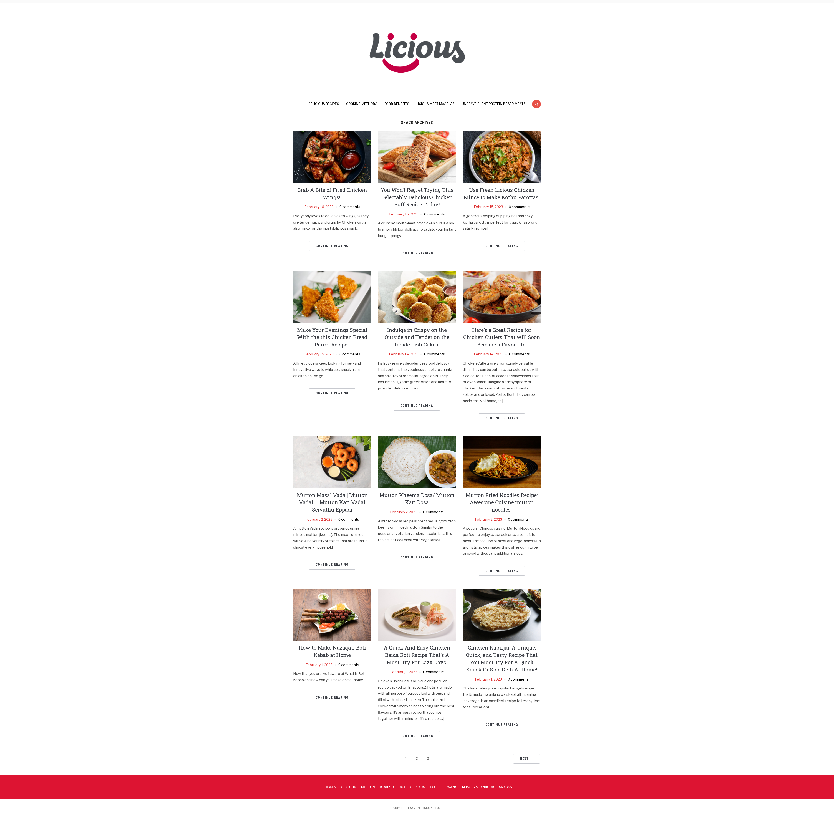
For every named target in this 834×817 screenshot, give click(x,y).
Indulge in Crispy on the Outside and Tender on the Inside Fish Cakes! (417, 337)
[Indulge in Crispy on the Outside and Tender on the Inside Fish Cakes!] (417, 297)
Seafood (348, 787)
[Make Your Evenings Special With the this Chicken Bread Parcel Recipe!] (332, 297)
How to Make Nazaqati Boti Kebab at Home (332, 651)
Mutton (368, 787)
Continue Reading (332, 246)
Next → (526, 759)
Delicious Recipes (323, 103)
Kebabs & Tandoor (478, 787)
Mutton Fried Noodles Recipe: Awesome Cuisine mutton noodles (502, 502)
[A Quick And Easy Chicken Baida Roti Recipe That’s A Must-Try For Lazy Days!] (417, 615)
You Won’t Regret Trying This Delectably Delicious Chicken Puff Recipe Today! (417, 197)
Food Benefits (396, 103)
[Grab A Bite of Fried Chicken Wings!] (332, 157)
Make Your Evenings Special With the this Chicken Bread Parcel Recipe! (332, 337)
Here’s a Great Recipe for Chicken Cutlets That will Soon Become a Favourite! (501, 337)
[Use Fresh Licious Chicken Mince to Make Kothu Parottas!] (502, 157)
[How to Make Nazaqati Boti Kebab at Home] (332, 615)
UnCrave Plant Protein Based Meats (494, 103)
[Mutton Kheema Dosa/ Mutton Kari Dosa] (417, 462)
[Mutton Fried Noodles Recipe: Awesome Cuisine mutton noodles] (502, 462)
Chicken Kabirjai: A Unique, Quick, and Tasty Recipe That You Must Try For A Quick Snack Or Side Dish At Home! (502, 658)
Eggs (434, 787)
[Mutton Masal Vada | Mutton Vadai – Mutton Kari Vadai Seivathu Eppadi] (332, 462)
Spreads (417, 787)
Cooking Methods (361, 103)
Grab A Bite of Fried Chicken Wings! (332, 193)
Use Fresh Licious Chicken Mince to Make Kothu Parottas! (502, 193)
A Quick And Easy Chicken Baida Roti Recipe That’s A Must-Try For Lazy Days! (417, 655)
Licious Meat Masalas (435, 103)
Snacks (505, 787)
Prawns (450, 787)
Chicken (329, 787)
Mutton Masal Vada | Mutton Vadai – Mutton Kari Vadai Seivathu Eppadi (332, 502)
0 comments (349, 207)
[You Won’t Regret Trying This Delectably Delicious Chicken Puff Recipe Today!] (417, 157)
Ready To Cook (392, 787)
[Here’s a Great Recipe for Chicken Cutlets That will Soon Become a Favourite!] (502, 297)
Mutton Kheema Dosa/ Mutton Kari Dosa (417, 499)
